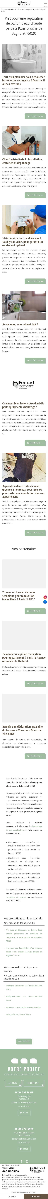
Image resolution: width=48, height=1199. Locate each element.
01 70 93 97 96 (33, 1083)
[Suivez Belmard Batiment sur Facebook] (45, 602)
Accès (25, 1113)
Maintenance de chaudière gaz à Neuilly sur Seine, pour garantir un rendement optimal (22, 242)
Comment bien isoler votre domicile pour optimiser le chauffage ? (23, 405)
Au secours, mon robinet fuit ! (20, 324)
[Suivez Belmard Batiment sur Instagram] (45, 597)
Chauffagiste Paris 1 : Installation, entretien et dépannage (22, 161)
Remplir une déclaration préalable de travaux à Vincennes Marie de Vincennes (22, 730)
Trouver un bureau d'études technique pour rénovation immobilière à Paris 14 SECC (18, 596)
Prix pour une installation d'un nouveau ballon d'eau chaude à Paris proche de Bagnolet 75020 (24, 952)
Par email (13, 1083)
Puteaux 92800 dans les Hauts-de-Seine (23, 1007)
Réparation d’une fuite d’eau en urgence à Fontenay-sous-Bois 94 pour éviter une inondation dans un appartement (23, 491)
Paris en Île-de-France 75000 (18, 1014)
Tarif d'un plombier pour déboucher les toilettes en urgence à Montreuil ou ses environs (23, 80)
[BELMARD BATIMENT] (24, 3)
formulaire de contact (16, 897)
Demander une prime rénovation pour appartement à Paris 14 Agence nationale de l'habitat (24, 657)
